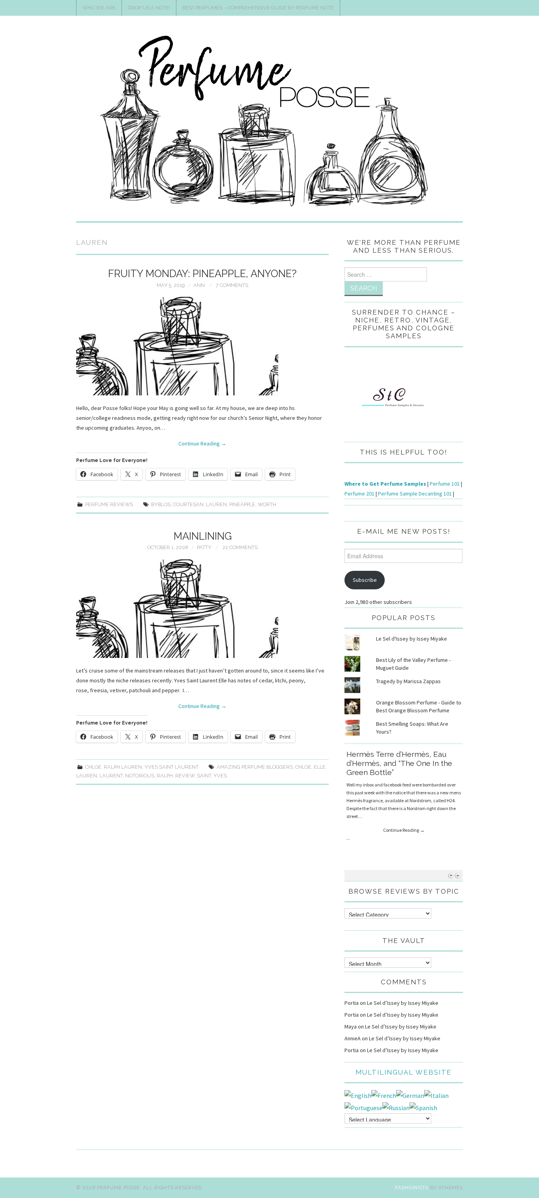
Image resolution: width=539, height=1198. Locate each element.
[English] (357, 1094)
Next (457, 875)
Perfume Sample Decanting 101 (415, 493)
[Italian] (436, 1094)
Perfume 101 (445, 483)
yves (220, 776)
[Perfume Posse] (269, 121)
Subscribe (365, 579)
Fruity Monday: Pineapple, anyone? (202, 273)
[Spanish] (423, 1107)
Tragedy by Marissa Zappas (408, 681)
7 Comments (232, 285)
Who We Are (99, 8)
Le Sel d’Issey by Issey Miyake (402, 1002)
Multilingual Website (404, 1072)
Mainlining (203, 536)
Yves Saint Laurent (171, 767)
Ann (199, 285)
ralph (165, 776)
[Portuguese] (363, 1107)
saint (204, 776)
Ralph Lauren (123, 767)
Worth (267, 504)
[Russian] (396, 1107)
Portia (351, 1002)
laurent (111, 776)
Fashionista (412, 1188)
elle (320, 767)
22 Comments (240, 547)
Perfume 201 (359, 493)
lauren (216, 504)
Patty (204, 547)
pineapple (242, 504)
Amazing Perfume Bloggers (255, 767)
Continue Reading (202, 443)
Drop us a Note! (149, 8)
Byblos (160, 504)
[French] (383, 1094)
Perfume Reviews (109, 504)
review (185, 776)
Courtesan (188, 504)
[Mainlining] (202, 608)
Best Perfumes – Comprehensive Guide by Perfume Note (258, 8)
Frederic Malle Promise (387, 754)
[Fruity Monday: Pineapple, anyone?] (202, 346)
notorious (139, 776)
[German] (410, 1094)
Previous (451, 875)
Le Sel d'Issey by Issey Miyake (411, 638)
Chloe (93, 767)
